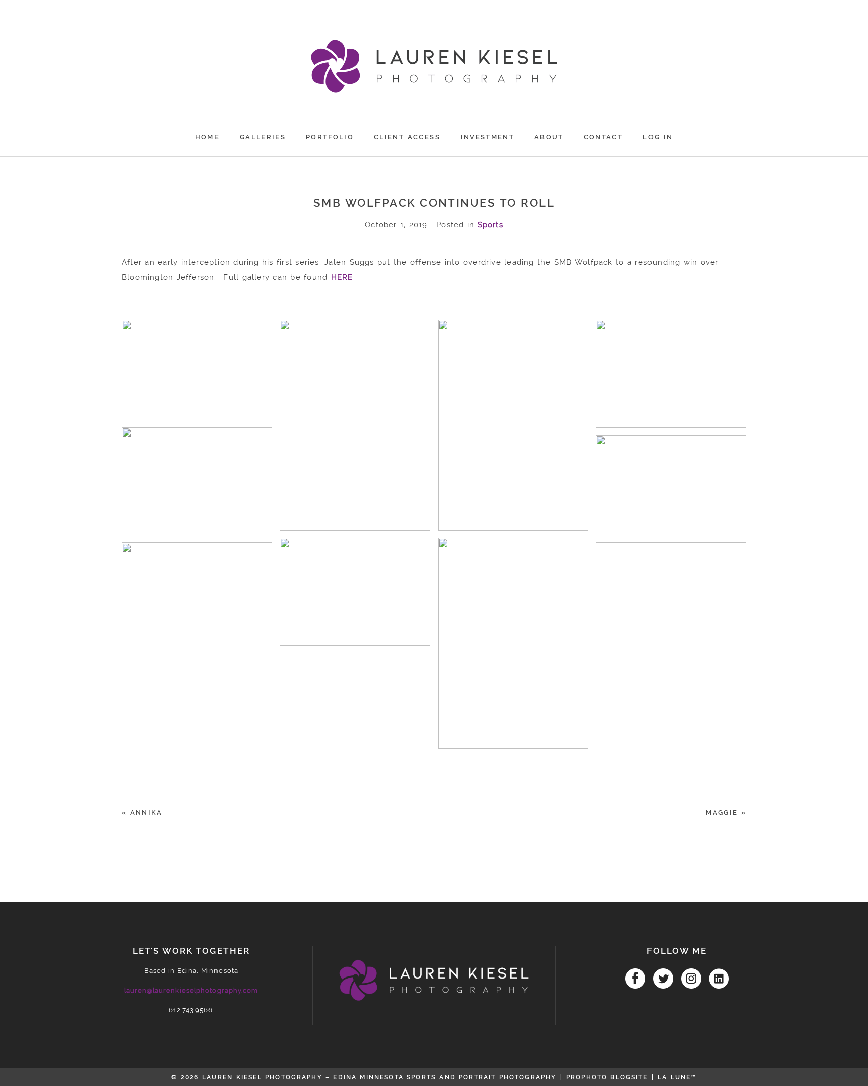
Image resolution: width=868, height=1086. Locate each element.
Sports (490, 224)
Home (207, 137)
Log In (658, 137)
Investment (487, 137)
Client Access (407, 137)
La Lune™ (677, 1077)
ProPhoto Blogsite (607, 1077)
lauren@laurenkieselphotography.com (191, 990)
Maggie (722, 812)
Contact (603, 137)
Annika (146, 812)
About (549, 137)
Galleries (263, 137)
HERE (342, 277)
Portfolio (330, 137)
